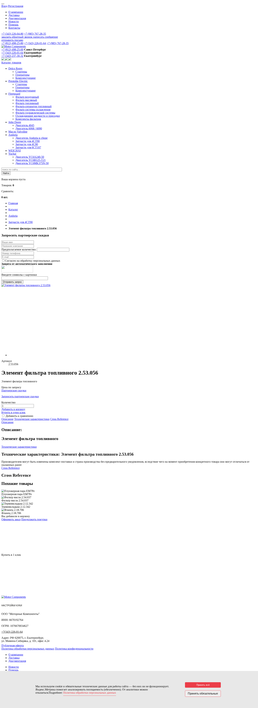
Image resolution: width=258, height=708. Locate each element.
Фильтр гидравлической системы (35, 112)
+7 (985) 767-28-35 (35, 33)
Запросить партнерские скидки (20, 396)
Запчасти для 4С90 (26, 144)
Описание (7, 419)
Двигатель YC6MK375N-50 (32, 163)
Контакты (14, 27)
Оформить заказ (11, 519)
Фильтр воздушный (27, 96)
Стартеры (21, 71)
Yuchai (12, 153)
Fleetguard (14, 93)
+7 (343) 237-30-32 (12, 55)
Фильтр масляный (26, 100)
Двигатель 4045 (24, 125)
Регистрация (15, 6)
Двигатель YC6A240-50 (29, 156)
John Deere (14, 122)
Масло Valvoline (17, 131)
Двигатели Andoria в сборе (31, 137)
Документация (17, 18)
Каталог (13, 209)
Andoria (13, 134)
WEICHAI (14, 150)
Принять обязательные (203, 693)
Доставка (13, 15)
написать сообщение (45, 36)
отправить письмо (12, 40)
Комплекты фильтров (28, 119)
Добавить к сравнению (19, 415)
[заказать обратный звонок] (3, 59)
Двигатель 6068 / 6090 (28, 128)
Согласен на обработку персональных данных (32, 260)
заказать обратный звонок (17, 36)
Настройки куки (11, 605)
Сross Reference (59, 419)
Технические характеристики (31, 419)
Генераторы (22, 74)
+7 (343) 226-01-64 (35, 43)
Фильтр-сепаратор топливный (33, 106)
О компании (15, 12)
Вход (4, 6)
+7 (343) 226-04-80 (12, 33)
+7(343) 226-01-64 (12, 631)
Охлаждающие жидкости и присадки (37, 115)
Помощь (13, 24)
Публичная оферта (12, 645)
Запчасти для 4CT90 (27, 141)
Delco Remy (15, 68)
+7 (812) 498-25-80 (12, 43)
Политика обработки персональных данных (27, 648)
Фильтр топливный (27, 103)
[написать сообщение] (6, 59)
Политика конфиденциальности (74, 648)
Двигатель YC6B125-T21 (30, 160)
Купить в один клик (13, 412)
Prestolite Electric (18, 81)
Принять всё (203, 685)
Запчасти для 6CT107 (28, 147)
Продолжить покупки (34, 519)
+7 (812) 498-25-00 (12, 49)
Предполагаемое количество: (19, 249)
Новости (13, 21)
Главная (13, 203)
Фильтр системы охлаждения (32, 109)
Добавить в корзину (13, 409)
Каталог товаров (11, 62)
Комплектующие (25, 77)
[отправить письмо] (9, 59)
